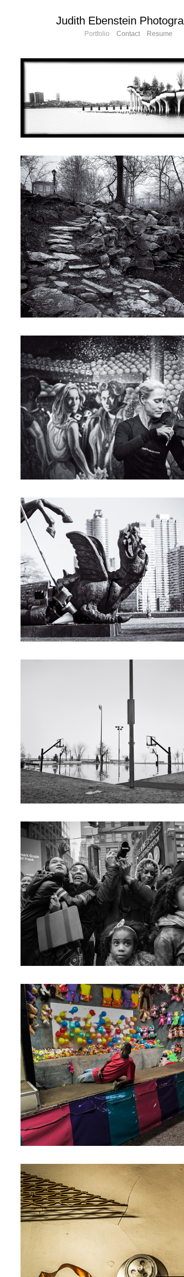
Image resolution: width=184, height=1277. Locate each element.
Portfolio (97, 33)
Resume (160, 33)
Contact (129, 33)
